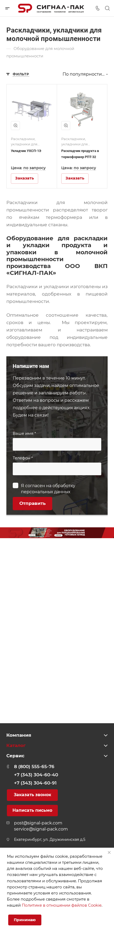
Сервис (15, 755)
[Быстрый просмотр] (15, 125)
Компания (18, 735)
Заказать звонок (32, 794)
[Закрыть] (109, 852)
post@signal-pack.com (38, 822)
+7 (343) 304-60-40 (36, 774)
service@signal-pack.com (41, 829)
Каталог (16, 745)
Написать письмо (32, 810)
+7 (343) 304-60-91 (35, 783)
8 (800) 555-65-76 (34, 766)
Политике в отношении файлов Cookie (62, 905)
